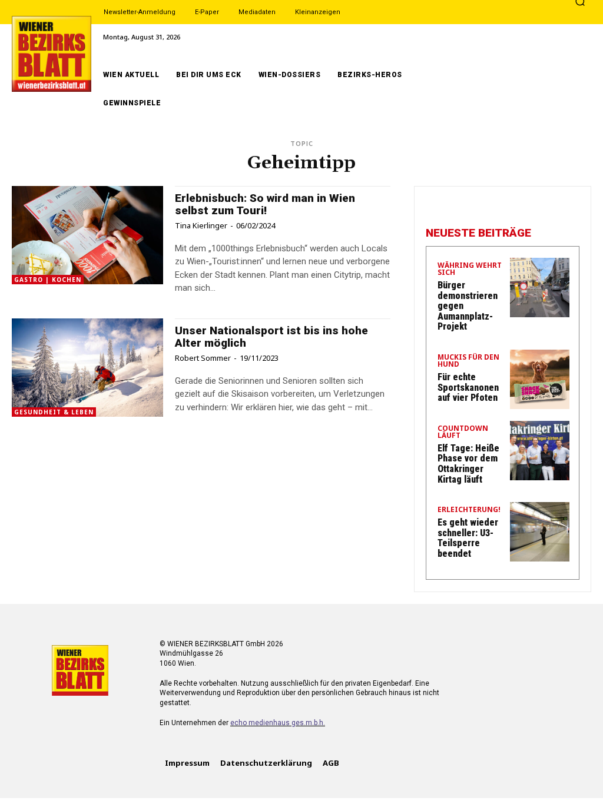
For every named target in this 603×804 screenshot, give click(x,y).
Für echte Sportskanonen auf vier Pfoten (468, 387)
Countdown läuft (463, 432)
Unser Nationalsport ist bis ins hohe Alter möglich (271, 337)
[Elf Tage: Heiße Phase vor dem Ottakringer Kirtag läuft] (539, 450)
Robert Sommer (203, 358)
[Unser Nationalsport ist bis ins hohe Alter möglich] (87, 367)
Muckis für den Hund (468, 361)
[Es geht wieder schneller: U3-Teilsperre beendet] (539, 532)
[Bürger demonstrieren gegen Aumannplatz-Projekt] (539, 287)
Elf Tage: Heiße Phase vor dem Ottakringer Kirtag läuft (468, 464)
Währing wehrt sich (470, 269)
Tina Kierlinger (201, 225)
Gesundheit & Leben (54, 412)
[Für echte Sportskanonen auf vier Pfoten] (539, 379)
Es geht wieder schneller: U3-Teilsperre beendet (468, 538)
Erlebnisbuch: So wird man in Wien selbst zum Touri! (265, 204)
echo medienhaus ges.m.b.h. (277, 723)
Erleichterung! (469, 510)
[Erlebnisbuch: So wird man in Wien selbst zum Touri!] (87, 235)
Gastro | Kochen (47, 279)
